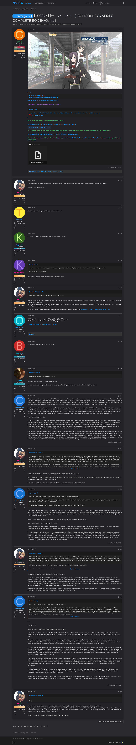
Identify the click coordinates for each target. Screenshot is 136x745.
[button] (32, 3)
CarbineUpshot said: (35, 452)
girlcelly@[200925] (55, 24)
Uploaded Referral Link (96, 138)
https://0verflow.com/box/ (37, 95)
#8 (121, 341)
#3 (121, 208)
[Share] (119, 30)
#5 (121, 260)
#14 (121, 597)
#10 (121, 396)
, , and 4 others (47, 171)
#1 (121, 30)
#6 (121, 288)
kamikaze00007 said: (35, 291)
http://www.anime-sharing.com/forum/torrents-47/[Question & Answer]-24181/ (53, 134)
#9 (121, 368)
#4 (121, 233)
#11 (121, 449)
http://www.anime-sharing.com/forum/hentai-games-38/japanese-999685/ (52, 124)
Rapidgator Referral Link (79, 138)
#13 (121, 549)
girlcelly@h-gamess (42, 24)
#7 (121, 316)
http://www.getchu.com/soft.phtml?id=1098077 (43, 97)
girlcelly (33, 24)
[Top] (120, 742)
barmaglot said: (33, 372)
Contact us (111, 742)
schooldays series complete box (72, 24)
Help (116, 742)
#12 (121, 489)
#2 (121, 180)
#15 (121, 691)
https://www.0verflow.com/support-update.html (95, 309)
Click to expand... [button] (75, 468)
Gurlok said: (32, 264)
